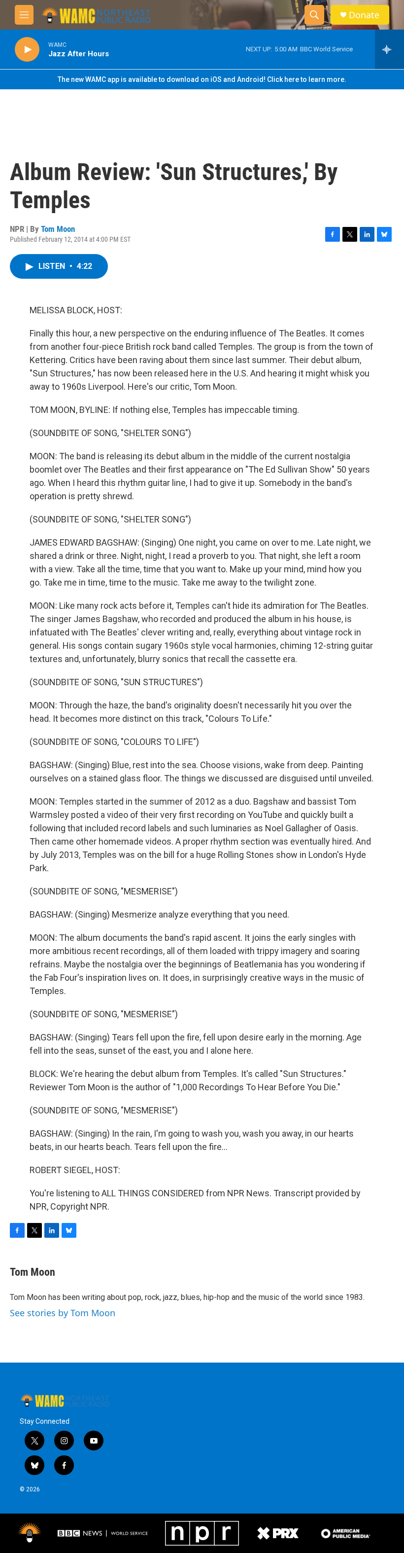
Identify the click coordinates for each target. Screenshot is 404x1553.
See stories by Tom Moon (62, 1313)
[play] (27, 49)
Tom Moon (58, 229)
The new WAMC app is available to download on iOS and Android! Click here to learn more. (202, 79)
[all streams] (389, 49)
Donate (364, 15)
